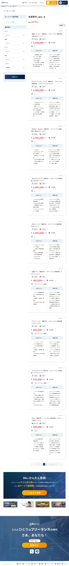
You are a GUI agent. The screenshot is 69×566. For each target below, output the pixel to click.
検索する (15, 77)
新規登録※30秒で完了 (53, 2)
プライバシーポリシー (50, 563)
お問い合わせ (35, 563)
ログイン (65, 2)
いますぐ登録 (34, 492)
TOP (4, 11)
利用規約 (41, 563)
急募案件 (13, 11)
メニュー (41, 2)
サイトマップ (65, 563)
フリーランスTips (33, 2)
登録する (34, 545)
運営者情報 (58, 563)
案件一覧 (24, 2)
